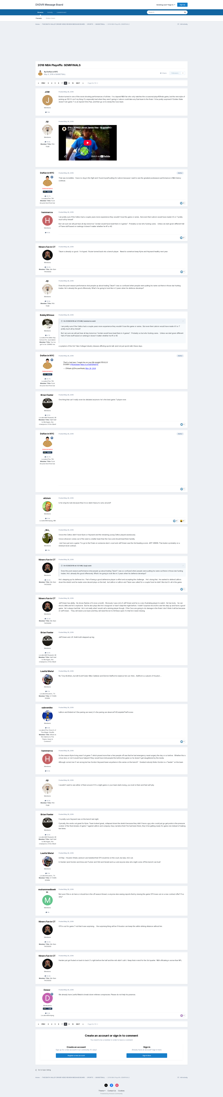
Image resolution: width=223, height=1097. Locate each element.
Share (164, 73)
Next (78, 83)
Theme (101, 1091)
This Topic (175, 12)
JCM (47, 92)
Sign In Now (147, 1055)
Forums (39, 18)
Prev (43, 83)
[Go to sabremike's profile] (47, 716)
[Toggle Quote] (62, 321)
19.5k (48, 142)
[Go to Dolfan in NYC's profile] (40, 73)
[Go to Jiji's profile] (47, 130)
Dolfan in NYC (52, 72)
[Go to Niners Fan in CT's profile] (47, 255)
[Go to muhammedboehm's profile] (47, 900)
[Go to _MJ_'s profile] (47, 538)
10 (73, 83)
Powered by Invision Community (111, 1093)
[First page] (38, 83)
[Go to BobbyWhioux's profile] (47, 323)
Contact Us (112, 1091)
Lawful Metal (47, 671)
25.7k (48, 196)
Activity (50, 12)
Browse (40, 12)
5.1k (48, 691)
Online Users (50, 18)
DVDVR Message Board (49, 4)
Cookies (121, 1091)
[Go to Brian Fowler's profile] (47, 403)
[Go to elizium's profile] (47, 506)
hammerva (47, 212)
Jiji (47, 121)
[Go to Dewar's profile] (47, 998)
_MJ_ (47, 530)
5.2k (48, 1013)
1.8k (48, 550)
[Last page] (83, 83)
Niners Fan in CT (47, 247)
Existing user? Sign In (165, 5)
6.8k (48, 728)
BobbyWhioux (47, 315)
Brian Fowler (47, 395)
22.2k (48, 267)
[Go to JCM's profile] (47, 100)
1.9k (48, 112)
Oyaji (85, 566)
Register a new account (76, 1055)
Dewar (47, 990)
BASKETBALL (61, 74)
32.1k (48, 415)
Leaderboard (61, 12)
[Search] (185, 12)
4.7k (48, 335)
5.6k (48, 518)
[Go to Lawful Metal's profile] (47, 679)
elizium (47, 498)
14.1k (48, 232)
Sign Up (182, 5)
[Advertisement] (77, 45)
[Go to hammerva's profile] (47, 220)
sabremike (47, 707)
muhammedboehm (47, 890)
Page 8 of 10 (92, 83)
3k (48, 912)
